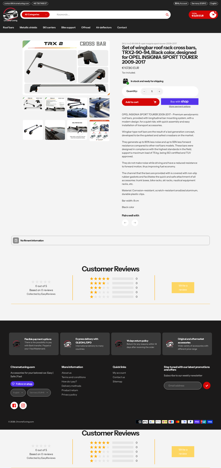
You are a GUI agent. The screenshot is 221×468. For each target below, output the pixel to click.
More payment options (179, 106)
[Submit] (206, 385)
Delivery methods (71, 385)
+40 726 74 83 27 (40, 3)
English (213, 3)
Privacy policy (69, 394)
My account (119, 372)
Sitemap (117, 381)
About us (67, 372)
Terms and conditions (74, 377)
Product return (70, 390)
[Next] (135, 222)
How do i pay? (69, 381)
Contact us (119, 377)
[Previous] (125, 222)
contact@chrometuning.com (16, 3)
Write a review (183, 287)
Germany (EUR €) (199, 3)
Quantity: (132, 91)
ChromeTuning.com (25, 421)
